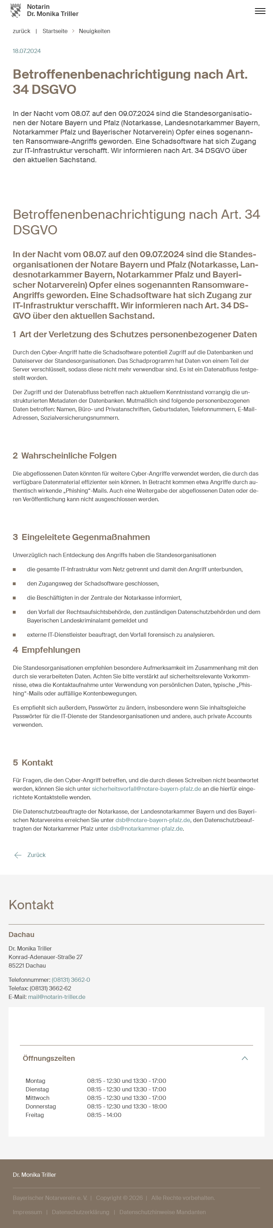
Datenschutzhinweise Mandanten (162, 1212)
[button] (136, 1058)
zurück (25, 31)
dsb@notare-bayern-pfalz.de (153, 820)
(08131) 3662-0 (71, 980)
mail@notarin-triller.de (56, 997)
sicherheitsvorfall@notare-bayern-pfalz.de (146, 789)
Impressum (27, 1212)
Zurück (36, 855)
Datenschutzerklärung (80, 1212)
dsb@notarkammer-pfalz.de (146, 828)
